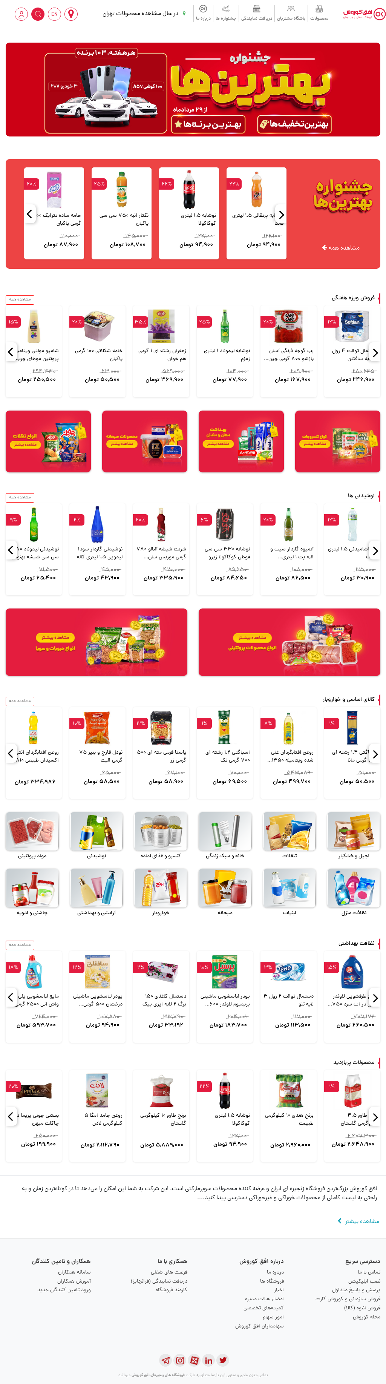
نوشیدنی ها (361, 496)
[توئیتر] (222, 1360)
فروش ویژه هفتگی (353, 298)
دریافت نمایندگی (256, 18)
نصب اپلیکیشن (364, 1282)
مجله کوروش (366, 1317)
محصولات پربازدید (354, 1063)
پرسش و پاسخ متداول (356, 1290)
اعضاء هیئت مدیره (264, 1299)
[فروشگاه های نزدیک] (71, 14)
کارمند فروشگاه (171, 1290)
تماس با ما (369, 1273)
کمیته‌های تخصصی (264, 1308)
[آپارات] (194, 1360)
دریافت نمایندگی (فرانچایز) (159, 1282)
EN (54, 15)
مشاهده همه (343, 248)
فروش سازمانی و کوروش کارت (348, 1299)
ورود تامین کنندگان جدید (64, 1290)
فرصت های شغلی (169, 1273)
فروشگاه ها (272, 1282)
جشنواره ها (226, 18)
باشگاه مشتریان (291, 18)
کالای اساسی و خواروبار (349, 700)
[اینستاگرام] (179, 1360)
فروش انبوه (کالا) (362, 1308)
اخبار (279, 1290)
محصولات (319, 18)
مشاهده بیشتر (362, 1221)
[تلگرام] (165, 1360)
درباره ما (203, 18)
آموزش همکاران (74, 1282)
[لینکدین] (208, 1360)
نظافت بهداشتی (357, 944)
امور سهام (273, 1317)
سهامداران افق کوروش (259, 1326)
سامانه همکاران (74, 1273)
